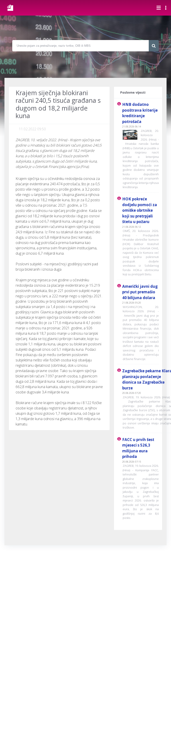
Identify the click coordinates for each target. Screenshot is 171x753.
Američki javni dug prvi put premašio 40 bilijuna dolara (140, 292)
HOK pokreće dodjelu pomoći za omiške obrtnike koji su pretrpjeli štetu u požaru (139, 210)
